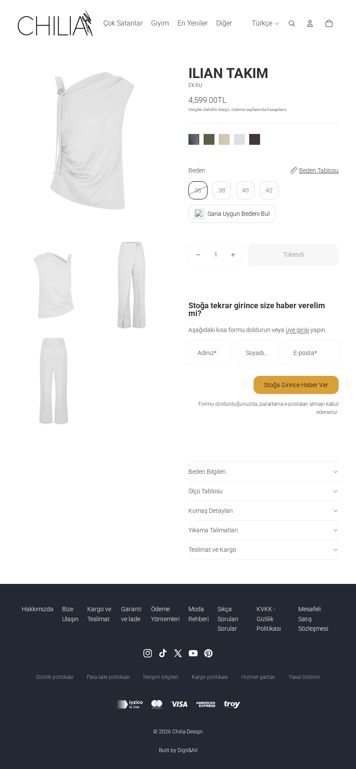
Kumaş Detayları (210, 510)
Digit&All (188, 750)
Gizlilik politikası (54, 677)
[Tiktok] (163, 653)
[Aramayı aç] (291, 23)
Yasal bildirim (304, 677)
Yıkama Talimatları (213, 530)
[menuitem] (224, 23)
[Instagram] (147, 653)
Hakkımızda (37, 609)
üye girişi (297, 329)
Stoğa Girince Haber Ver (296, 384)
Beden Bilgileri (207, 471)
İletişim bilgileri (160, 677)
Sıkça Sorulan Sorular (228, 619)
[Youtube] (193, 653)
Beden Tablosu (319, 170)
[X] (178, 653)
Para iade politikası (108, 677)
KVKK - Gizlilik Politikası (269, 619)
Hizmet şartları (258, 677)
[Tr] (208, 653)
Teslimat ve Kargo (212, 549)
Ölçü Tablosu (205, 491)
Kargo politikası (210, 677)
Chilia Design (187, 732)
